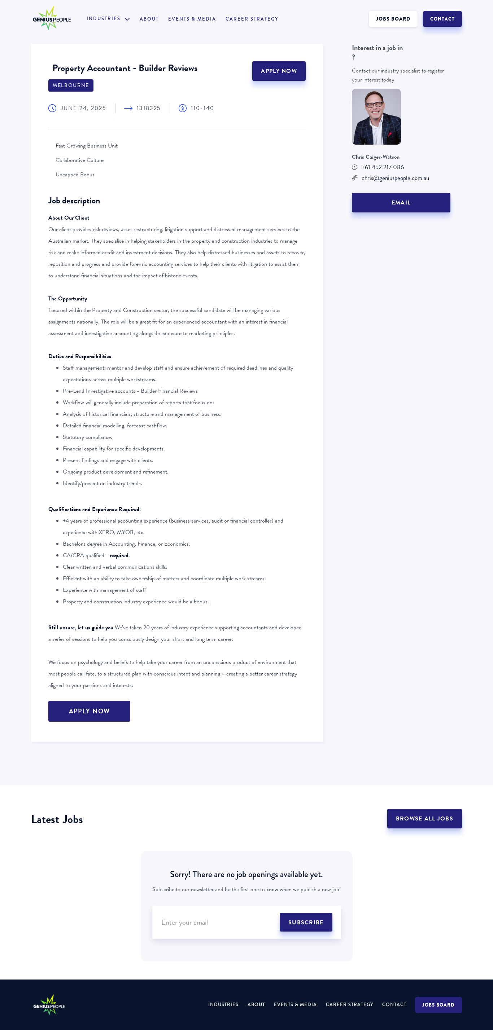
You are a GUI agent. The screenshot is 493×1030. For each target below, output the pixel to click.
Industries (223, 1005)
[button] (108, 18)
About (149, 19)
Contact (394, 1005)
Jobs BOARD (438, 1005)
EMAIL (401, 202)
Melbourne (71, 85)
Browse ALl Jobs (424, 818)
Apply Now (279, 71)
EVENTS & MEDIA (192, 19)
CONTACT (442, 19)
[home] (59, 19)
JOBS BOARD (393, 18)
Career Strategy (252, 19)
